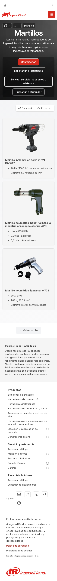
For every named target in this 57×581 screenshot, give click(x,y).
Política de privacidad (17, 545)
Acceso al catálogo (18, 449)
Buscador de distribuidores (22, 484)
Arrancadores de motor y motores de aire (27, 415)
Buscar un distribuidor (19, 458)
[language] (5, 5)
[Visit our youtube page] (19, 494)
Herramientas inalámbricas (21, 404)
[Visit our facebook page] (45, 494)
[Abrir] (51, 14)
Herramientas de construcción (23, 399)
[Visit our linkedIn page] (19, 503)
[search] (52, 5)
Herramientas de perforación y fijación (28, 408)
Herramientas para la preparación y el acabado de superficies (27, 423)
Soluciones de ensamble (21, 394)
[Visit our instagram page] (28, 494)
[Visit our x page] (36, 494)
